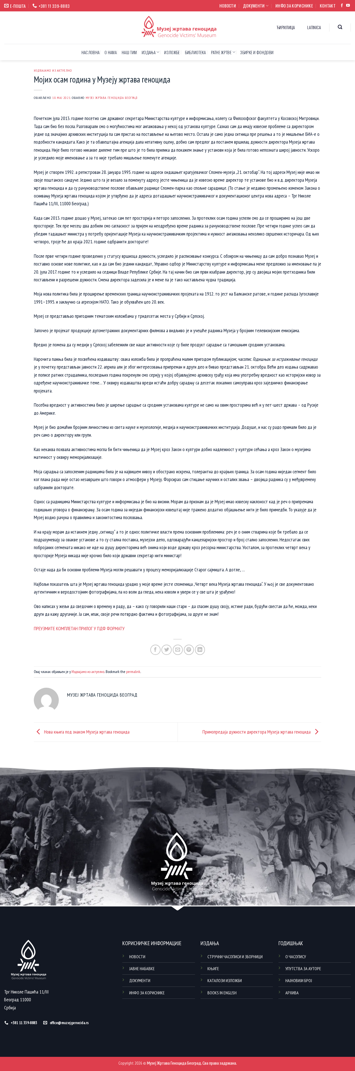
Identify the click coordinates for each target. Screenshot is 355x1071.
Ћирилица (286, 27)
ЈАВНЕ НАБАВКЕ (142, 968)
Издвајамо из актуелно (53, 70)
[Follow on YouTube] (348, 6)
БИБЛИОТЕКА (195, 52)
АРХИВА (292, 992)
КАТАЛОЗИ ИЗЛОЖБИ (224, 980)
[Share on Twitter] (166, 650)
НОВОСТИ (227, 5)
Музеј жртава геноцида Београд (112, 97)
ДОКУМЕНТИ (254, 5)
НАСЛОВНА (91, 52)
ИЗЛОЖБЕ (172, 52)
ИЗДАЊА (149, 52)
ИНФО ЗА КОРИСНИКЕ (294, 5)
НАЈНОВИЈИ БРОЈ (298, 980)
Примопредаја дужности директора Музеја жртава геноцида (257, 731)
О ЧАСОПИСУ (295, 956)
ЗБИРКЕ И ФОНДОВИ (256, 52)
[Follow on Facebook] (342, 6)
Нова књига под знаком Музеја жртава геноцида (86, 731)
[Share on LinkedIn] (200, 650)
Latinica (314, 27)
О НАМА (111, 52)
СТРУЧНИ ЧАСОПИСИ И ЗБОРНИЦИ (235, 956)
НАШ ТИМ (129, 52)
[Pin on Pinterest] (189, 650)
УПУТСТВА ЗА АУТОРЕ (303, 968)
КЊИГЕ (213, 968)
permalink (133, 671)
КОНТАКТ (328, 5)
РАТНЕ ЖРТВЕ (221, 52)
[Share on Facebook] (155, 650)
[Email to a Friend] (178, 650)
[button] (340, 27)
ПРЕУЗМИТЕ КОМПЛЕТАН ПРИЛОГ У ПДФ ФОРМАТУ (79, 628)
